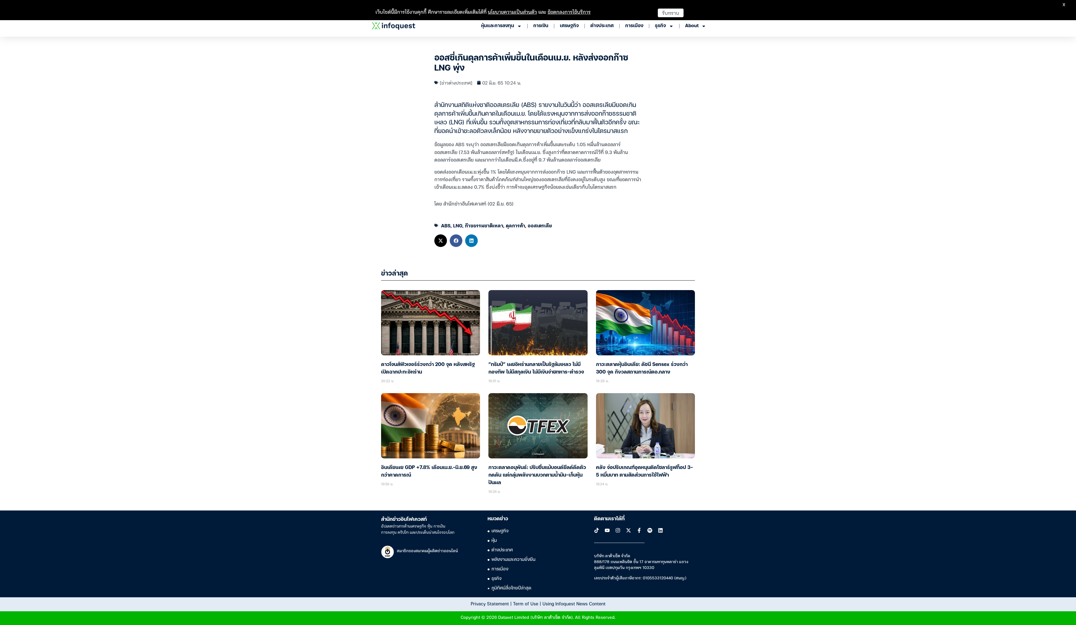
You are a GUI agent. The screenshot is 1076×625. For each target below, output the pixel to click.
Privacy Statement (490, 603)
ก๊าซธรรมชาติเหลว (484, 225)
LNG (457, 225)
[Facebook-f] (639, 530)
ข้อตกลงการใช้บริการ (569, 12)
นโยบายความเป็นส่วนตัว (512, 12)
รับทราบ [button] (670, 13)
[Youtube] (607, 530)
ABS (446, 225)
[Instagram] (617, 530)
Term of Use (525, 603)
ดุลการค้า (515, 225)
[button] (440, 240)
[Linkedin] (660, 530)
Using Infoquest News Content (574, 603)
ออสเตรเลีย (540, 225)
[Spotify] (649, 530)
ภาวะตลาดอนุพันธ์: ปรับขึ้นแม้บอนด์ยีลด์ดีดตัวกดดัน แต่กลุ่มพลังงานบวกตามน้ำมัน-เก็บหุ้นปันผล (537, 475)
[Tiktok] (596, 530)
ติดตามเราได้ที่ (609, 519)
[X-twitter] (628, 530)
